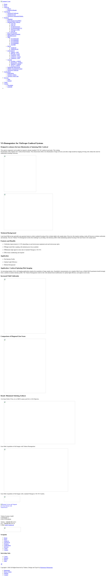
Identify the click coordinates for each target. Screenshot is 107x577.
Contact (6, 575)
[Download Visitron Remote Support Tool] (9, 507)
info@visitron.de (9, 525)
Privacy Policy (8, 572)
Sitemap (6, 573)
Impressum (7, 570)
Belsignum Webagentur (46, 567)
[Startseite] (5, 1)
